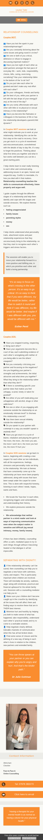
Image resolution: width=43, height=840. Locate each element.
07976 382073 (26, 784)
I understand (14, 838)
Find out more (29, 838)
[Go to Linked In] (27, 3)
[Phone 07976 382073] (32, 3)
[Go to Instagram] (22, 3)
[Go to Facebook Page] (16, 3)
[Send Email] (10, 3)
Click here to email (24, 794)
